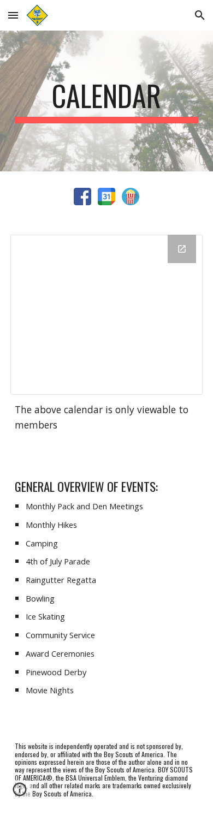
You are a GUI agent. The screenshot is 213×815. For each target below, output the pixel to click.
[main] (106, 101)
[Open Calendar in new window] (182, 249)
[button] (13, 15)
